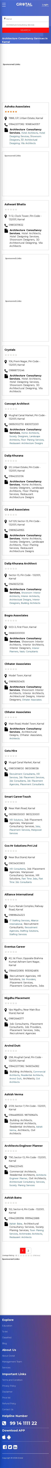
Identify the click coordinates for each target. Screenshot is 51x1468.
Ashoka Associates (17, 106)
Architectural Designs (20, 599)
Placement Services (19, 830)
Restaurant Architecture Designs (26, 443)
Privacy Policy (9, 1386)
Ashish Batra (13, 1197)
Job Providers (28, 979)
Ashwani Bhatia (15, 204)
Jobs (37, 826)
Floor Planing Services (32, 440)
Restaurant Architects (20, 1237)
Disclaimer (7, 1391)
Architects (19, 46)
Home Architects (30, 433)
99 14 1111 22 (22, 1423)
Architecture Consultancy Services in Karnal (14, 51)
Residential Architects (32, 1075)
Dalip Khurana (14, 455)
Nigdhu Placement (17, 998)
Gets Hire (11, 750)
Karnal (8, 46)
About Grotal (8, 1356)
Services (6, 1367)
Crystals (10, 349)
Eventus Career (15, 946)
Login (45, 4)
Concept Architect (17, 403)
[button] (24, 4)
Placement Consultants (32, 784)
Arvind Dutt (12, 1045)
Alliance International (19, 894)
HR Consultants (17, 869)
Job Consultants (17, 781)
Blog (4, 1343)
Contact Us (7, 1409)
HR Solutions (16, 820)
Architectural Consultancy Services (26, 1182)
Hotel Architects (29, 133)
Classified (6, 1337)
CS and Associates (17, 509)
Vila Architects (28, 143)
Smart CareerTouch (18, 796)
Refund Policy (9, 1403)
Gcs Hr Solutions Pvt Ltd (21, 845)
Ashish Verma (14, 1094)
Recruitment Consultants (22, 774)
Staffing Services (18, 934)
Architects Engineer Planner (24, 1145)
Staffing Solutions (29, 931)
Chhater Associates (18, 664)
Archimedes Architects (30, 1234)
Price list (6, 1397)
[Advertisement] (25, 84)
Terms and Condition (12, 1380)
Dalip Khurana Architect (21, 563)
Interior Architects (30, 596)
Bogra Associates (16, 615)
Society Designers (18, 436)
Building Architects (30, 603)
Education (7, 1325)
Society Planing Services (22, 1185)
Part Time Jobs (29, 878)
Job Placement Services (31, 777)
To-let (5, 1331)
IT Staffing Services (19, 920)
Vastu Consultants (29, 651)
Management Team (12, 1361)
